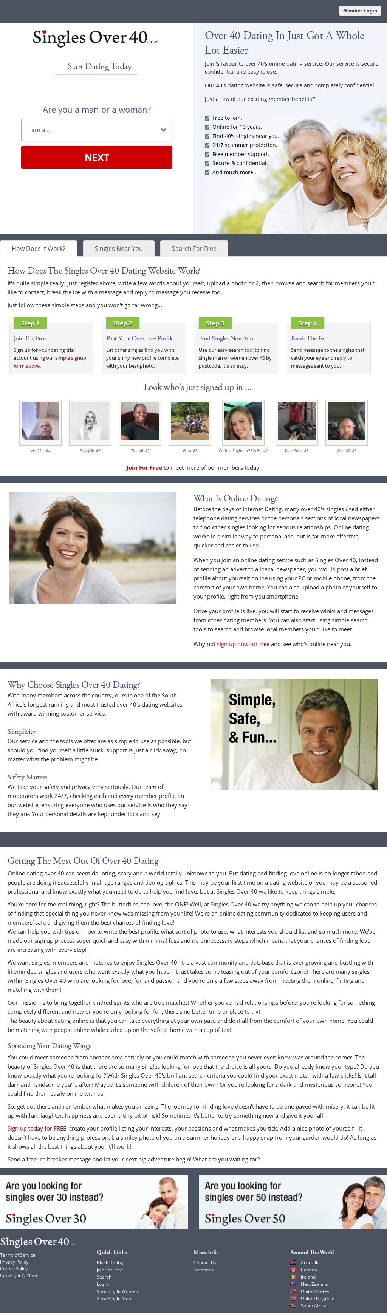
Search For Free (194, 248)
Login (102, 1284)
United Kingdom (317, 1298)
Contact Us (205, 1262)
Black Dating (110, 1262)
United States (315, 1291)
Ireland (308, 1277)
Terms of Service (18, 1255)
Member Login (360, 11)
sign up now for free (243, 644)
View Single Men (114, 1298)
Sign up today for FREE (37, 1128)
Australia (310, 1262)
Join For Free (110, 1270)
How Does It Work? (38, 248)
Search (104, 1277)
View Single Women (117, 1291)
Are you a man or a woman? (97, 109)
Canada (309, 1270)
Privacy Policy (14, 1262)
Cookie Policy (14, 1268)
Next (97, 157)
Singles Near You (119, 248)
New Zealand (314, 1284)
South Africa (314, 1305)
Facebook (204, 1270)
